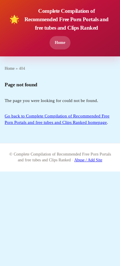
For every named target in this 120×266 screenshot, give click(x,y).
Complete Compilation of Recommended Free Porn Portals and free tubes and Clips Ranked (59, 19)
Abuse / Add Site (88, 160)
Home (60, 42)
